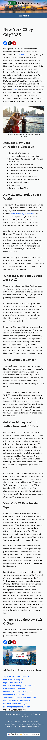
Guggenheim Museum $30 (13, 694)
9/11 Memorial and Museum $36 (16, 688)
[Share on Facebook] (5, 43)
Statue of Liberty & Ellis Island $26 (16, 701)
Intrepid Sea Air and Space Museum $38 (19, 685)
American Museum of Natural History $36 (19, 698)
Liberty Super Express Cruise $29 (16, 707)
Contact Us (28, 714)
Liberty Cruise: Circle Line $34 (15, 704)
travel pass (24, 54)
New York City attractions (22, 213)
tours (15, 89)
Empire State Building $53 (13, 679)
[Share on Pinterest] (14, 43)
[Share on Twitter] (10, 43)
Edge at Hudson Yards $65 (13, 682)
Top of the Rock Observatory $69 (16, 676)
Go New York (17, 714)
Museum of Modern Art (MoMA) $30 (17, 691)
